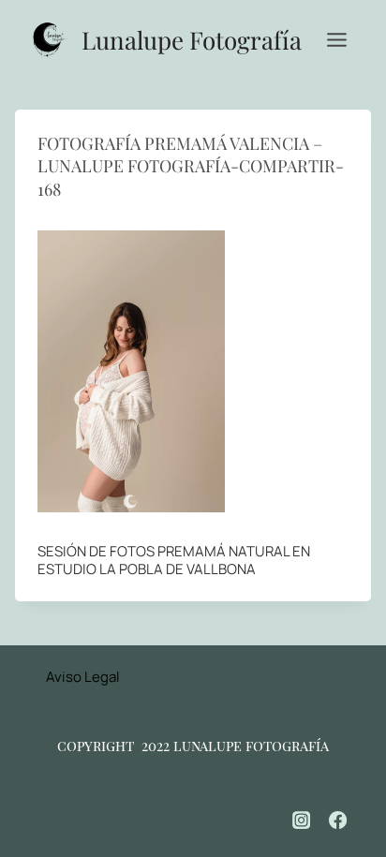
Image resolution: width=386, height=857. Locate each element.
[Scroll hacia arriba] (349, 782)
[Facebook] (338, 820)
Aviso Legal (83, 677)
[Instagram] (301, 820)
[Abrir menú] (336, 39)
